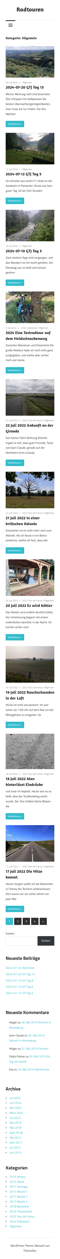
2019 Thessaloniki (21, 1211)
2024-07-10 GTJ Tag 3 (24, 250)
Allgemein (27, 82)
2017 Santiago (19, 1186)
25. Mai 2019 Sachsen (34, 1048)
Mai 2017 (16, 1138)
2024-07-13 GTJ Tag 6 (19, 987)
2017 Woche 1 (19, 1191)
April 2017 (16, 1142)
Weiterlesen (14, 124)
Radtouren (30, 9)
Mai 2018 (16, 1128)
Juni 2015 (16, 1152)
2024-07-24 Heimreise (20, 968)
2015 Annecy (18, 1177)
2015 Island (17, 1182)
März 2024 (16, 1113)
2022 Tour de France (32, 420)
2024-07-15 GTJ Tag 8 (19, 980)
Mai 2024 (16, 1108)
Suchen (10, 933)
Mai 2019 (16, 1123)
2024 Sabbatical (29, 328)
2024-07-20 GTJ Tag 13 (25, 87)
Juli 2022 (15, 1118)
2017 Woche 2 (19, 1196)
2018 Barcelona (19, 1206)
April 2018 (16, 1133)
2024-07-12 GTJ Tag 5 (24, 173)
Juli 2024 (15, 1098)
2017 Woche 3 (19, 1201)
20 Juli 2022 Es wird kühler (29, 605)
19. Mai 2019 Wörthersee (33, 1069)
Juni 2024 (16, 1103)
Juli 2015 (15, 1147)
